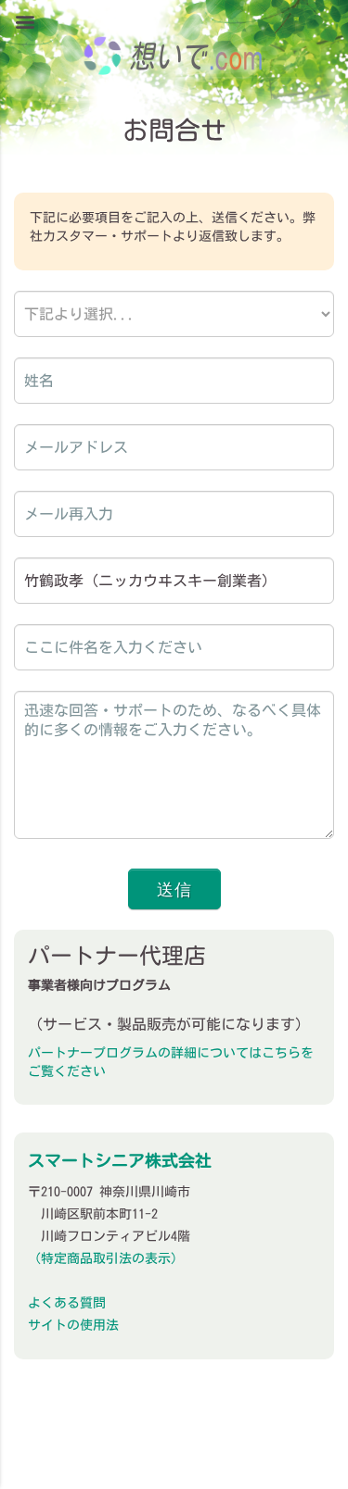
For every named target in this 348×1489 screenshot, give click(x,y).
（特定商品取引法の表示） (106, 1258)
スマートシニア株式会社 (120, 1160)
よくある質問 (67, 1302)
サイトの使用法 (73, 1325)
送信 (174, 889)
